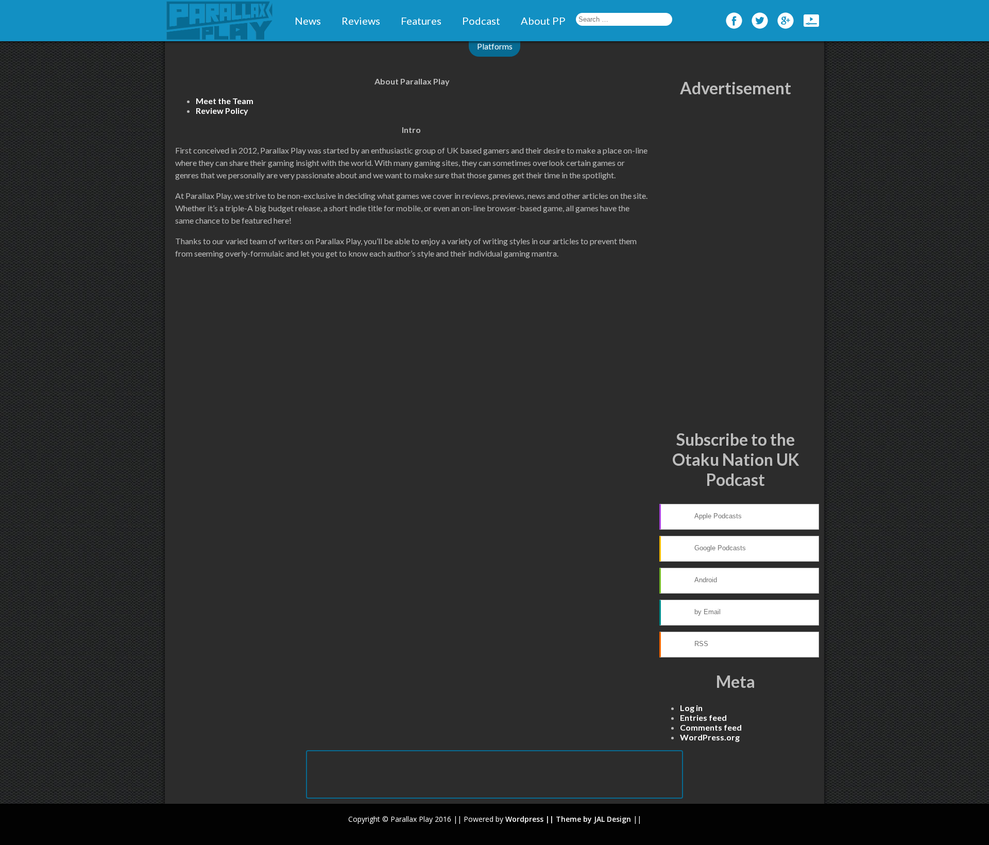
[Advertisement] (735, 263)
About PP (543, 20)
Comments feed (711, 727)
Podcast (481, 20)
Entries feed (703, 717)
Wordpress (524, 819)
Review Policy (222, 110)
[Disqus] (412, 417)
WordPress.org (710, 737)
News (308, 20)
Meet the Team (224, 101)
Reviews (361, 20)
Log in (691, 708)
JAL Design (612, 819)
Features (421, 20)
